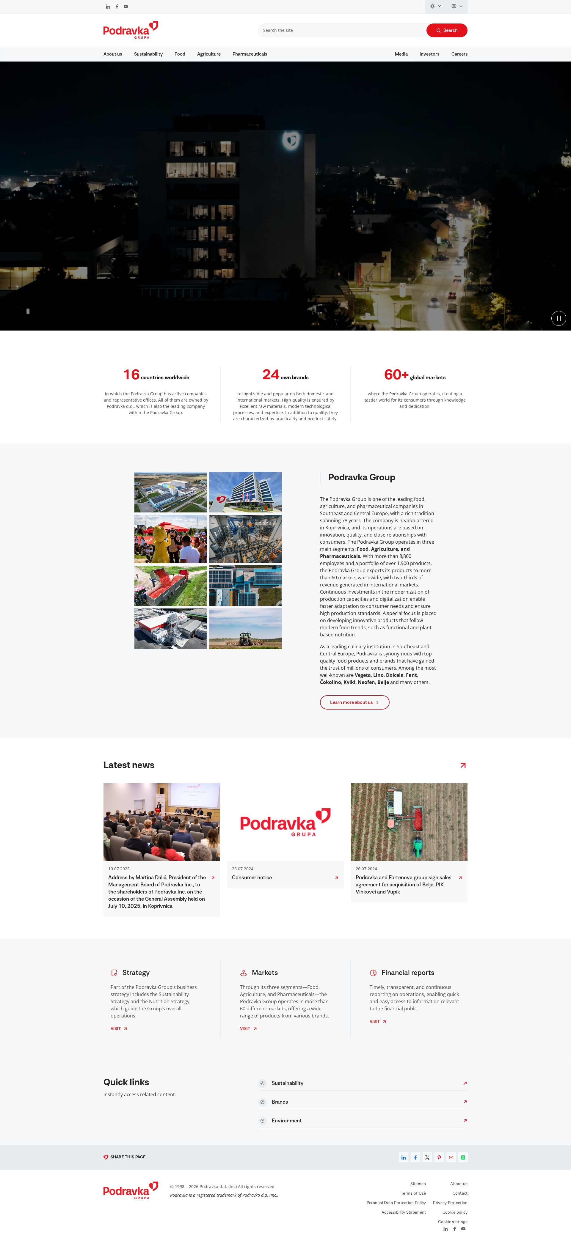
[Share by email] (451, 1157)
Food (180, 54)
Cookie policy (455, 1212)
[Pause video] (558, 318)
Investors (430, 54)
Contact (460, 1193)
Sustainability (148, 54)
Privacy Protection (450, 1203)
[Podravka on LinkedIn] (108, 7)
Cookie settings (453, 1222)
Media (401, 54)
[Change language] (457, 7)
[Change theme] (436, 7)
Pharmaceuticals (250, 54)
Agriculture (209, 54)
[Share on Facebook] (415, 1157)
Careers (459, 54)
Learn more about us (351, 702)
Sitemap (418, 1184)
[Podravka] (130, 37)
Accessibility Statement (404, 1212)
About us (112, 54)
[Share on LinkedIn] (403, 1157)
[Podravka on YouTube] (126, 7)
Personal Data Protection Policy (396, 1203)
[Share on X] (427, 1157)
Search (450, 30)
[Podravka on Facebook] (117, 7)
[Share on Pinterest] (439, 1157)
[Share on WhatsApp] (463, 1157)
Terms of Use (413, 1193)
